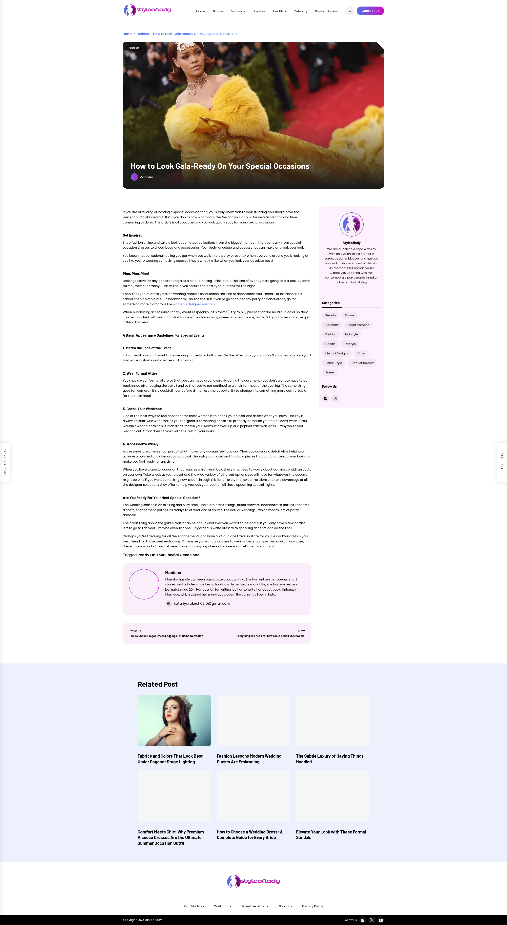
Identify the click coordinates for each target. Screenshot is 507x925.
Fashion (236, 11)
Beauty (330, 315)
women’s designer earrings (193, 304)
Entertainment (358, 325)
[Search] (350, 11)
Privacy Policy (312, 906)
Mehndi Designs (336, 353)
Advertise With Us (254, 906)
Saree (329, 372)
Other (361, 353)
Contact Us (370, 11)
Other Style (333, 363)
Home (200, 11)
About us (285, 906)
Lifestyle (350, 344)
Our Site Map (194, 906)
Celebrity (300, 11)
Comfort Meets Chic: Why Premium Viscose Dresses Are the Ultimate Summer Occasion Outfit (171, 837)
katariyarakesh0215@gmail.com (202, 603)
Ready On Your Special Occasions (168, 554)
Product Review (326, 11)
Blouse (218, 11)
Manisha (146, 177)
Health (278, 11)
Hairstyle (259, 11)
